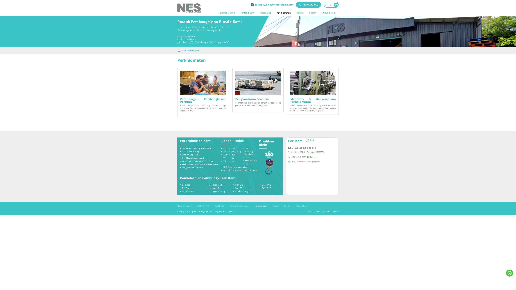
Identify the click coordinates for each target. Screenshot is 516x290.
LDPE (225, 151)
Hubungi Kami (329, 12)
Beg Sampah (187, 188)
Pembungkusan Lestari (240, 206)
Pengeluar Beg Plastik (186, 36)
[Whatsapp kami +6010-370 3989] (308, 173)
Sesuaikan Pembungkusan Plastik (196, 148)
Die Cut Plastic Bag (190, 151)
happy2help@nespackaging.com (306, 177)
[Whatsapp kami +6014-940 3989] (308, 170)
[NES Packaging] (189, 8)
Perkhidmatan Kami (195, 141)
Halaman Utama (226, 12)
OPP (247, 157)
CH (331, 4)
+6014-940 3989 (299, 170)
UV (233, 158)
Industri (300, 12)
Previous (307, 140)
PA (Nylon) (236, 151)
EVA (246, 148)
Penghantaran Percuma (192, 167)
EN (326, 4)
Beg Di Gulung (188, 191)
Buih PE (238, 188)
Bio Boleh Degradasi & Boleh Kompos (240, 170)
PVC (246, 163)
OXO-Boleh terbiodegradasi (235, 167)
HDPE (225, 148)
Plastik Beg (265, 12)
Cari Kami (295, 141)
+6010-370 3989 (299, 173)
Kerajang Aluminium (249, 152)
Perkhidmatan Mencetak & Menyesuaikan (200, 164)
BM (336, 4)
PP (224, 158)
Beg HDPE (266, 185)
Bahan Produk (232, 141)
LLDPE (225, 154)
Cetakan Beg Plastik (190, 154)
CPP (233, 148)
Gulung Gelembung (217, 191)
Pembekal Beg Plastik (186, 39)
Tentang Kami (247, 12)
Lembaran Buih (215, 188)
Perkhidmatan (283, 12)
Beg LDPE (266, 188)
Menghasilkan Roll (216, 185)
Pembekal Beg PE (243, 191)
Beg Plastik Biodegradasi (193, 158)
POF (224, 161)
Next (312, 140)
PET (233, 154)
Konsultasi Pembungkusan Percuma (197, 161)
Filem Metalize (251, 160)
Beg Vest (186, 185)
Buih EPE (239, 185)
